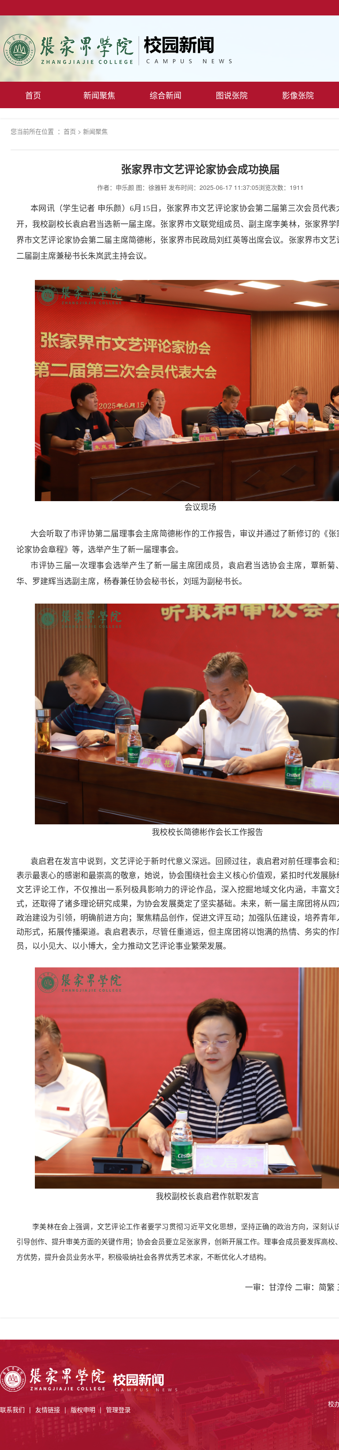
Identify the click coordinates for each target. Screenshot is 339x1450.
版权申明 (83, 1409)
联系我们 (12, 1409)
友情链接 (47, 1409)
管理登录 (118, 1409)
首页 (33, 95)
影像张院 (298, 95)
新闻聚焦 (99, 95)
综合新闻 (165, 95)
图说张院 (232, 95)
